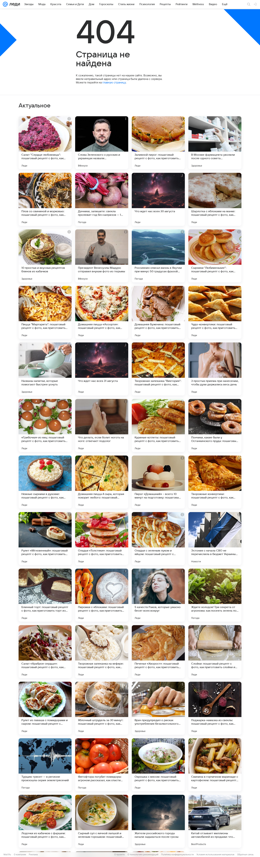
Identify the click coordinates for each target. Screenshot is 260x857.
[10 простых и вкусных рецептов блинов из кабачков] (45, 255)
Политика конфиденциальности (177, 854)
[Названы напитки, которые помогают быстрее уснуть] (45, 368)
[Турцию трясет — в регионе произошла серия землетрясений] (45, 764)
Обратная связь (245, 854)
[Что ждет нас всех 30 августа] (158, 199)
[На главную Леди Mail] (14, 4)
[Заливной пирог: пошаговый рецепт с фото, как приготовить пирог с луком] (158, 142)
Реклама (33, 854)
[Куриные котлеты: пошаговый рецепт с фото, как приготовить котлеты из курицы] (158, 425)
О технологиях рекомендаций (143, 854)
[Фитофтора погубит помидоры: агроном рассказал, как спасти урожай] (101, 764)
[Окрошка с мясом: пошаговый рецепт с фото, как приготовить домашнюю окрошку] (158, 764)
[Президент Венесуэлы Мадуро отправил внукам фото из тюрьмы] (101, 255)
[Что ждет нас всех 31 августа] (101, 368)
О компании (20, 854)
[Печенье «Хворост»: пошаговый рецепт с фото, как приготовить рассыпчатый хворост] (158, 651)
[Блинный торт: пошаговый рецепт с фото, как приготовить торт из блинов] (45, 595)
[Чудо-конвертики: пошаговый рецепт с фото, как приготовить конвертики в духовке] (214, 312)
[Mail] (5, 4)
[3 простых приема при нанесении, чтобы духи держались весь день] (214, 368)
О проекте (119, 854)
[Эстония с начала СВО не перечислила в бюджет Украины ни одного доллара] (214, 538)
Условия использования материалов (215, 854)
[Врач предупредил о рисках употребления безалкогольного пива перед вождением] (158, 708)
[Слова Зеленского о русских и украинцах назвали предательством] (101, 142)
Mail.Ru (7, 854)
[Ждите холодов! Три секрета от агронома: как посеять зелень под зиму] (214, 595)
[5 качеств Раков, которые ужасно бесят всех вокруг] (158, 595)
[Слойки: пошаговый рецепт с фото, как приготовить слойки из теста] (214, 651)
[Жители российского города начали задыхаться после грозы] (158, 821)
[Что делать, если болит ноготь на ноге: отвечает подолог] (101, 425)
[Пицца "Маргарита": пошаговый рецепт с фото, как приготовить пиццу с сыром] (45, 312)
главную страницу (114, 82)
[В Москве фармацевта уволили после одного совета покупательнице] (214, 142)
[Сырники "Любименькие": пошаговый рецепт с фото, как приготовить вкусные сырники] (214, 255)
